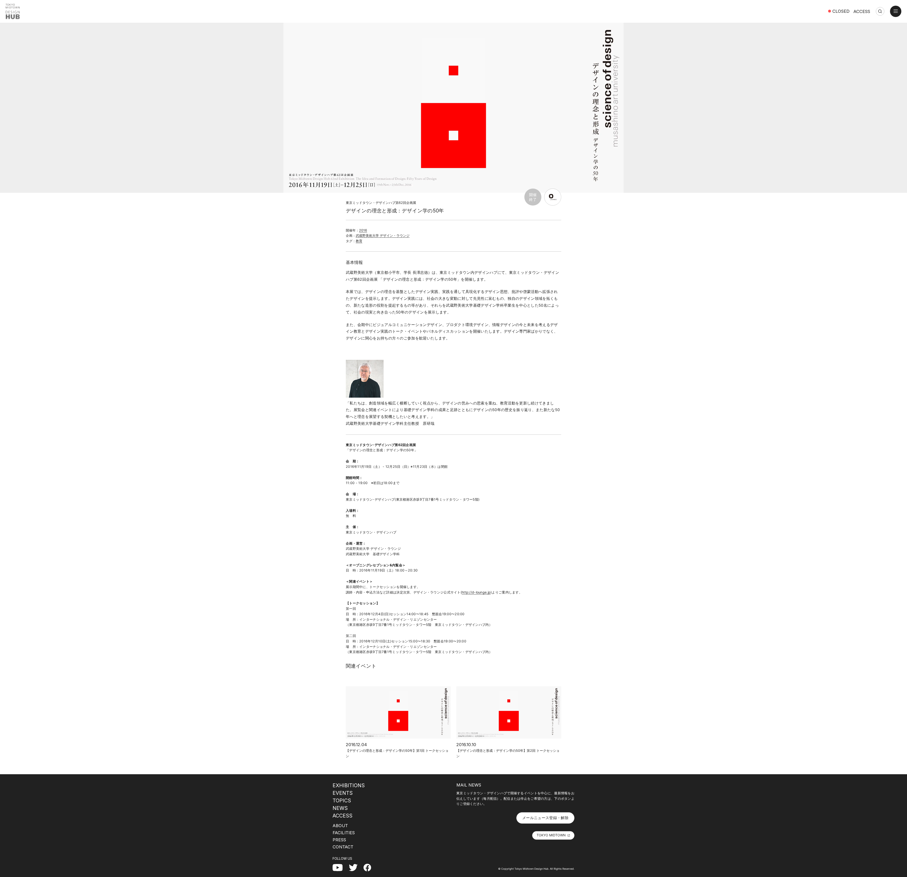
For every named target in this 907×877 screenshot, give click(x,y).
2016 (363, 230)
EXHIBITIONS (349, 785)
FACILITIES (344, 832)
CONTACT (343, 846)
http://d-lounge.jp (476, 592)
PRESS (339, 839)
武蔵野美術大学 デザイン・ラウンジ (383, 235)
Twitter (355, 867)
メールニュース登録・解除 (545, 817)
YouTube (340, 867)
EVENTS (343, 793)
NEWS (340, 808)
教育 (359, 241)
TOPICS (342, 800)
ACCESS (861, 11)
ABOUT (340, 825)
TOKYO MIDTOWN (551, 835)
